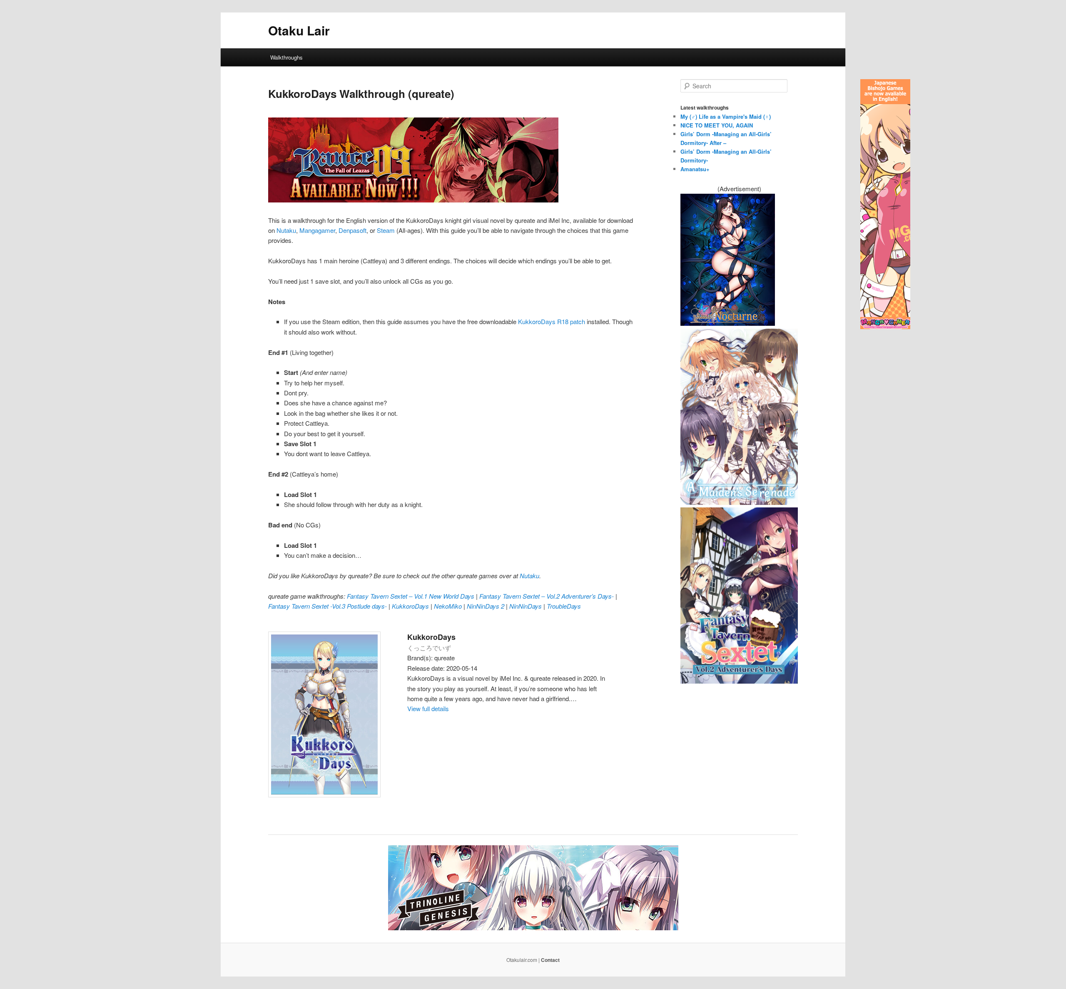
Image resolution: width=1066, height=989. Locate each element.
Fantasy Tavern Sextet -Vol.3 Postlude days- (328, 606)
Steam (386, 230)
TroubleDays (564, 606)
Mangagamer (317, 230)
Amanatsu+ (695, 169)
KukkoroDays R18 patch (551, 321)
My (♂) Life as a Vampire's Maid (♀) (725, 116)
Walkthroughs (286, 57)
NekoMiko (448, 606)
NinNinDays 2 (486, 606)
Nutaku (286, 230)
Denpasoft (352, 230)
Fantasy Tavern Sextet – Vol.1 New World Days (411, 596)
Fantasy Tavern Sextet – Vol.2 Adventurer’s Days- (547, 596)
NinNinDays (526, 606)
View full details (428, 708)
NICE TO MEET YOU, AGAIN (716, 125)
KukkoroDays (411, 606)
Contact (550, 960)
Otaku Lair (299, 30)
